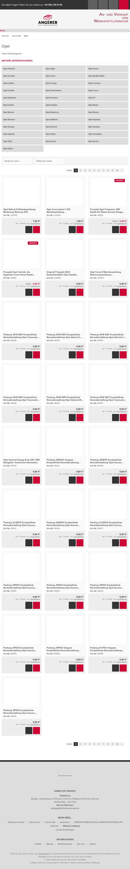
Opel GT (91, 98)
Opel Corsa (93, 90)
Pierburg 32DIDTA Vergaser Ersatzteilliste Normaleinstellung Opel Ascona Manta (63, 462)
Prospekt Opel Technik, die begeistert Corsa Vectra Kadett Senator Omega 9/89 (18, 275)
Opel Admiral (9, 69)
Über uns (81, 844)
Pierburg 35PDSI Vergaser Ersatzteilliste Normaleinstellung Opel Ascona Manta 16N (63, 650)
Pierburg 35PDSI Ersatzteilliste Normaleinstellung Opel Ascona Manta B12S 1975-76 (62, 588)
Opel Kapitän (51, 105)
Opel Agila (50, 69)
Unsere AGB (50, 822)
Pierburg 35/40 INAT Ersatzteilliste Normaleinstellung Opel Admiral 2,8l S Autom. (64, 337)
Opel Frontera (52, 98)
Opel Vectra (51, 141)
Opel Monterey (52, 112)
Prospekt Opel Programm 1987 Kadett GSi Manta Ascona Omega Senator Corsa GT (106, 212)
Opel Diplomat (9, 98)
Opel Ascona (9, 76)
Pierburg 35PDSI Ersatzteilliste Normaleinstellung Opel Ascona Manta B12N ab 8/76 (19, 650)
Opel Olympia (94, 119)
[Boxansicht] (125, 160)
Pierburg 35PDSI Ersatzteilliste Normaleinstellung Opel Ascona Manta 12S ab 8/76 (105, 588)
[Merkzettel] (113, 4)
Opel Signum (9, 134)
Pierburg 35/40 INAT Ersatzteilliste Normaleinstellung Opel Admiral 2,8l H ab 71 (108, 337)
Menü (2, 30)
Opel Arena (93, 69)
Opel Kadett (8, 105)
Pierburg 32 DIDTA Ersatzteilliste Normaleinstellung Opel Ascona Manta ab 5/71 (19, 525)
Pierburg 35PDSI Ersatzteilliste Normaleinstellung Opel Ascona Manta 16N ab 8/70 (19, 713)
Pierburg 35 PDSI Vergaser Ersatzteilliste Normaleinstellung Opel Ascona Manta (106, 650)
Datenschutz (34, 822)
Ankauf (92, 844)
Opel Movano (9, 119)
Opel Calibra (8, 83)
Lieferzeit (54, 826)
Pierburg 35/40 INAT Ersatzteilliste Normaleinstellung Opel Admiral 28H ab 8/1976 (65, 400)
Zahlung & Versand (16, 822)
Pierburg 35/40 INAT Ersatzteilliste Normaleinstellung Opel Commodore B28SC (108, 400)
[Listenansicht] (126, 160)
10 (117, 170)
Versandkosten (35, 223)
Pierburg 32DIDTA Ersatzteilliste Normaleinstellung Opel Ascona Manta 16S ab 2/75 (62, 525)
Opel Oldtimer (52, 119)
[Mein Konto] (103, 4)
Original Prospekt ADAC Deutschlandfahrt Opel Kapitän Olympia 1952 (62, 275)
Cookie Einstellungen (65, 830)
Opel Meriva (8, 112)
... (122, 170)
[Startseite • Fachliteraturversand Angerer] (47, 16)
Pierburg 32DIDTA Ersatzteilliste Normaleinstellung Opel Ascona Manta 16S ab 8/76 (105, 462)
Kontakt (38, 844)
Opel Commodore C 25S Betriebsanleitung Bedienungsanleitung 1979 (60, 212)
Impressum (64, 822)
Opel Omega (8, 127)
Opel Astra (50, 76)
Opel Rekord (51, 127)
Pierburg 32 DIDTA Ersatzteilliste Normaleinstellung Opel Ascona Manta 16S (106, 525)
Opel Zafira (8, 149)
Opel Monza (93, 112)
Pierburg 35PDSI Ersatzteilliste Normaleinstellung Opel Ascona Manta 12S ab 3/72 (19, 588)
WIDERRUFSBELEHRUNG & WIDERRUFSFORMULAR (98, 822)
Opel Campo (51, 83)
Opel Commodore (54, 90)
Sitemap (49, 844)
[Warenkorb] (123, 4)
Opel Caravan (94, 83)
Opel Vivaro (93, 141)
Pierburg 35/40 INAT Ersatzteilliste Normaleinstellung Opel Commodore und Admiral (21, 337)
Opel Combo (8, 90)
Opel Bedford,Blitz (96, 76)
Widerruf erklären (71, 826)
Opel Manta (93, 105)
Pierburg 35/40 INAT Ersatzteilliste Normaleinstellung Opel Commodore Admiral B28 (21, 400)
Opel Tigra (7, 141)
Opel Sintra (51, 134)
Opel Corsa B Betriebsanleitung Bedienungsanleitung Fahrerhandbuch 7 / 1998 (105, 275)
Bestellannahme (65, 844)
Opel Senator (94, 127)
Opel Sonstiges (95, 134)
